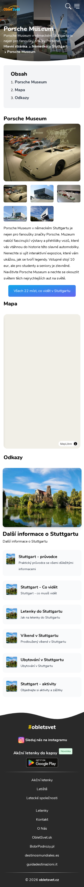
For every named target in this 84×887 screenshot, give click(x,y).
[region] (42, 381)
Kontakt (42, 819)
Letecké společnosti (42, 798)
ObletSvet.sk (42, 837)
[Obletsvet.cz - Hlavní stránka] (12, 6)
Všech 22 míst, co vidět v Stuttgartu (42, 290)
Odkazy (22, 97)
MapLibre (66, 444)
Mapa (20, 90)
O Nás (42, 828)
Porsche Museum (31, 82)
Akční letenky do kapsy (42, 753)
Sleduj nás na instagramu (46, 740)
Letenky (42, 810)
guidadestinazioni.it (42, 864)
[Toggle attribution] (75, 443)
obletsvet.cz (49, 879)
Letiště (42, 789)
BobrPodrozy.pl (42, 846)
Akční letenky (42, 780)
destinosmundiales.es (42, 855)
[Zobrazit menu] (76, 6)
